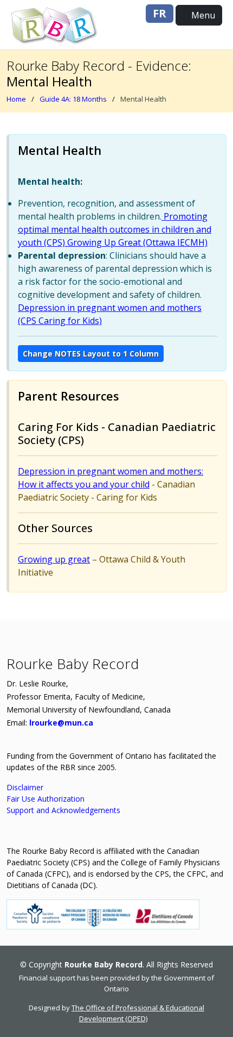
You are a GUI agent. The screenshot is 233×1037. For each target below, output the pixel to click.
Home (16, 99)
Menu (202, 15)
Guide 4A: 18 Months (73, 99)
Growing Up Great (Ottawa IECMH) (136, 242)
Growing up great (54, 559)
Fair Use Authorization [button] (46, 799)
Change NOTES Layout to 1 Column (91, 353)
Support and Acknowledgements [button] (63, 810)
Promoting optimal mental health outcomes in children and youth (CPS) (114, 229)
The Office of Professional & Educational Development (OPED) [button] (138, 1013)
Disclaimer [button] (25, 787)
